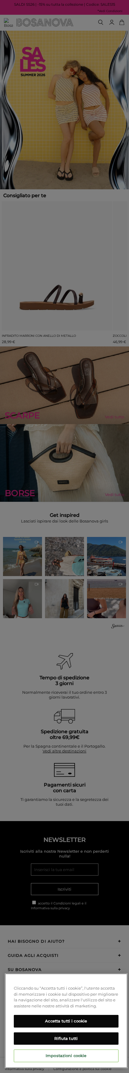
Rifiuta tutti (66, 1038)
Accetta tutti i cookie (66, 1021)
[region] (66, 1020)
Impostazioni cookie (66, 1055)
